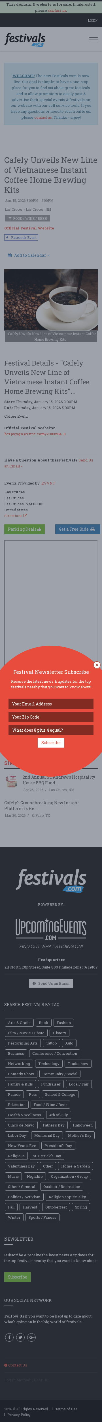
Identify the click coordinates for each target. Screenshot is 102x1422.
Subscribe (51, 742)
